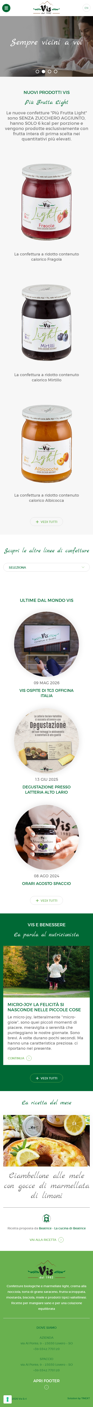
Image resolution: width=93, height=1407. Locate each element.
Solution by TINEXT (78, 1398)
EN (86, 8)
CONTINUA (16, 1058)
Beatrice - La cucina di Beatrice (62, 1228)
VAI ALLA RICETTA (43, 1240)
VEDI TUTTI (46, 522)
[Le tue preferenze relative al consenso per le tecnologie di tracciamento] (7, 1399)
